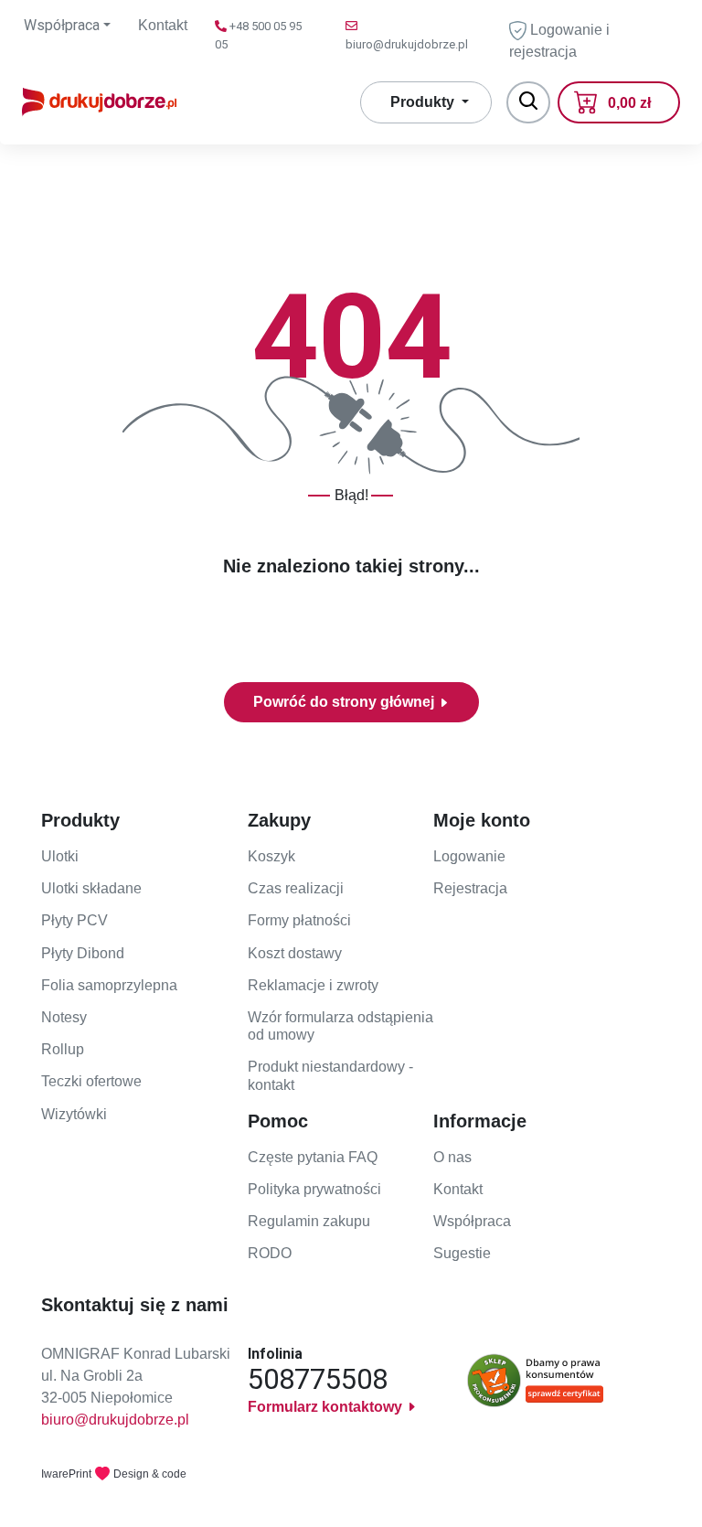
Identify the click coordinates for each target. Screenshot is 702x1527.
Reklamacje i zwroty (313, 985)
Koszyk (271, 856)
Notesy (64, 1017)
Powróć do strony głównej (345, 702)
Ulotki (60, 856)
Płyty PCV (74, 920)
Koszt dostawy (295, 953)
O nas (452, 1157)
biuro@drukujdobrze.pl (115, 1419)
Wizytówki (74, 1114)
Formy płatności (299, 920)
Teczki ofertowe (91, 1081)
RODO (270, 1253)
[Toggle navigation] (528, 102)
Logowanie (469, 856)
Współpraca (472, 1221)
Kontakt (162, 25)
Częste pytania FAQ (313, 1157)
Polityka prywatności (314, 1189)
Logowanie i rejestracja (559, 40)
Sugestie (462, 1253)
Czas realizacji (296, 888)
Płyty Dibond (82, 953)
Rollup (62, 1049)
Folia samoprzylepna (109, 985)
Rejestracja (470, 888)
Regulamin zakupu (309, 1221)
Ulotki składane (91, 888)
